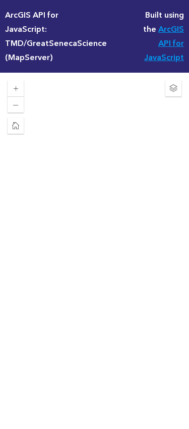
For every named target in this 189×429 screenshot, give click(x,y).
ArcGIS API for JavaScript (164, 43)
